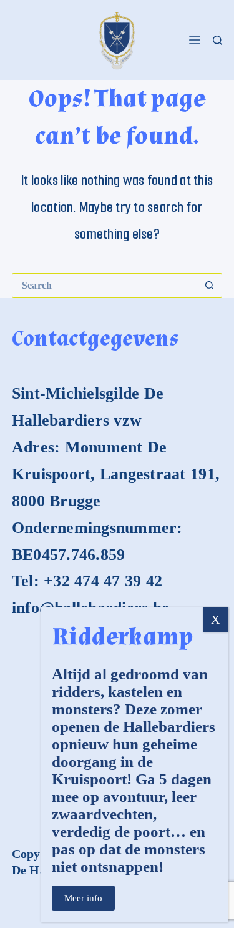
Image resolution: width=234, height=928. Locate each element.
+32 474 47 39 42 (103, 581)
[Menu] (194, 40)
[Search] (217, 40)
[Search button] (209, 285)
